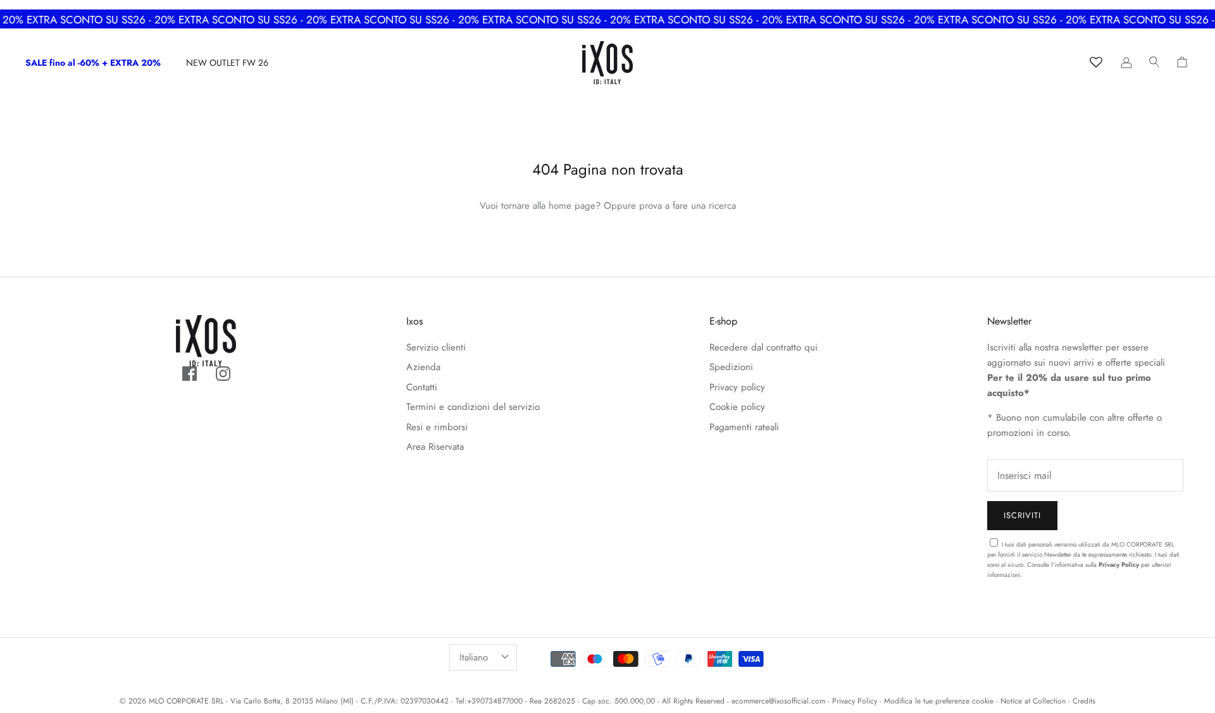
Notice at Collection (1033, 701)
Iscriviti (1022, 515)
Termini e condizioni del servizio (473, 407)
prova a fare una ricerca (687, 206)
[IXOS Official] (607, 62)
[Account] (1126, 62)
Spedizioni (731, 367)
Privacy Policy (1119, 564)
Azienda (423, 367)
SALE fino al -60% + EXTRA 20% (93, 62)
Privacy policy (737, 387)
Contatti (421, 387)
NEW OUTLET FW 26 (227, 62)
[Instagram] (223, 373)
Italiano (473, 657)
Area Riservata (435, 447)
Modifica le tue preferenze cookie (939, 701)
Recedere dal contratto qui (763, 347)
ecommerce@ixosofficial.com (778, 701)
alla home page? (567, 206)
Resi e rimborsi (437, 427)
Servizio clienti (436, 347)
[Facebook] (189, 373)
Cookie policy (737, 407)
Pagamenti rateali (744, 427)
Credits (1084, 701)
